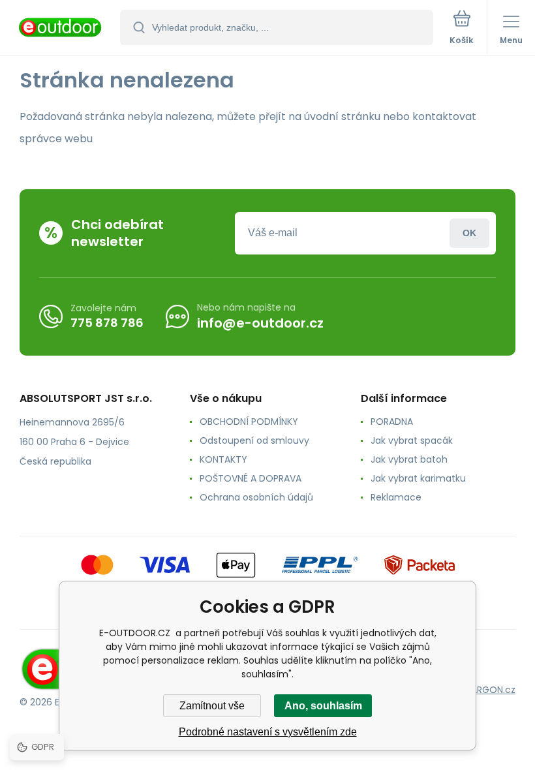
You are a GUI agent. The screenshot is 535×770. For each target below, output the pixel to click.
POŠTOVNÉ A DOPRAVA (250, 478)
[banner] (61, 28)
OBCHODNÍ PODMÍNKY (249, 421)
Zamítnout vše (212, 705)
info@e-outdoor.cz (260, 323)
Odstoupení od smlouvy (254, 440)
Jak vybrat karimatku (418, 478)
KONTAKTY (223, 459)
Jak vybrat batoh (409, 459)
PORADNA (392, 421)
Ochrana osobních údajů (256, 497)
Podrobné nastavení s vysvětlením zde (268, 731)
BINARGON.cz (486, 689)
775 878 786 (107, 323)
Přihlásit (469, 233)
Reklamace (396, 497)
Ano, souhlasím (323, 705)
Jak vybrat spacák (412, 440)
